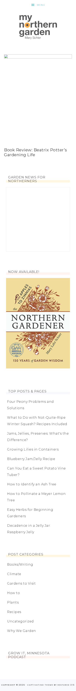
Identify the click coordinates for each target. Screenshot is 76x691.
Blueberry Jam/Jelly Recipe (31, 459)
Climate (14, 574)
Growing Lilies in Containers (33, 449)
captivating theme (40, 685)
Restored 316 (66, 685)
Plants (13, 602)
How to (13, 593)
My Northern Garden (38, 27)
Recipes (14, 612)
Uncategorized (20, 621)
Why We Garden (21, 631)
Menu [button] (41, 5)
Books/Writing (20, 564)
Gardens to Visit (21, 583)
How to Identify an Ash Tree (31, 484)
